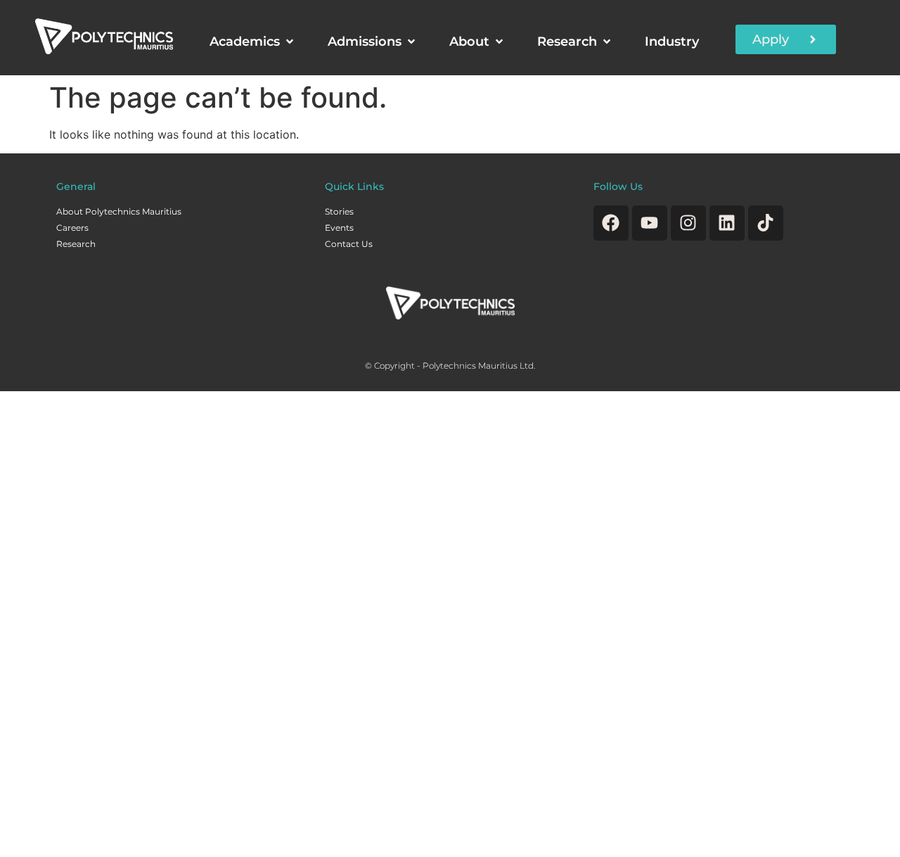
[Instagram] (688, 223)
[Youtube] (649, 223)
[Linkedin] (727, 223)
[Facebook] (611, 223)
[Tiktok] (765, 223)
